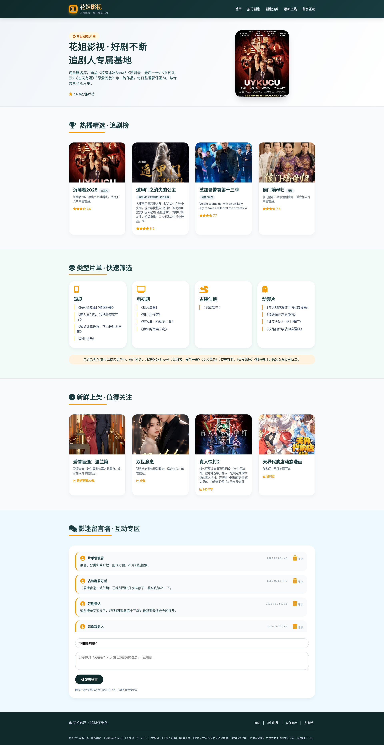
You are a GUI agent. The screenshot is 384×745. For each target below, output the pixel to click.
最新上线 (290, 9)
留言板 (308, 723)
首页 (238, 9)
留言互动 (308, 9)
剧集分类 (272, 9)
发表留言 (91, 679)
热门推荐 (272, 723)
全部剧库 (291, 723)
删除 (300, 559)
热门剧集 (253, 9)
